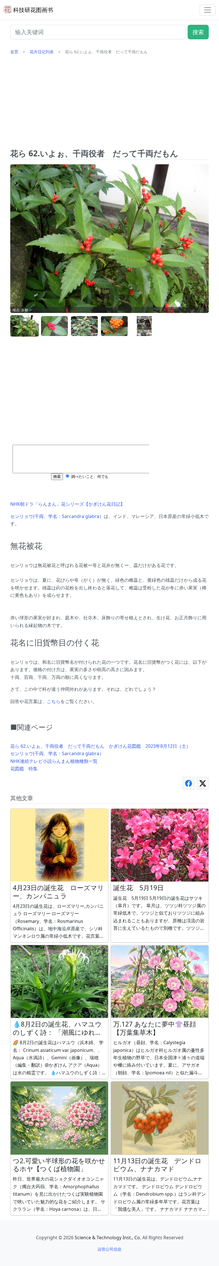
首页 (14, 51)
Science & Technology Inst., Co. (108, 1237)
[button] (24, 326)
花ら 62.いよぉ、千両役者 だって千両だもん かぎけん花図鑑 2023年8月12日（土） (100, 746)
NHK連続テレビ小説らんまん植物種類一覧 (54, 761)
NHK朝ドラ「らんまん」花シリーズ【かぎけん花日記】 (67, 504)
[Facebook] (188, 783)
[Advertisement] (109, 104)
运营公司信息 (109, 1249)
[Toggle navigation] (208, 10)
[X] (203, 783)
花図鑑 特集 (24, 768)
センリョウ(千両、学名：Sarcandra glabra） (57, 516)
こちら (53, 701)
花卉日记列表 (42, 51)
